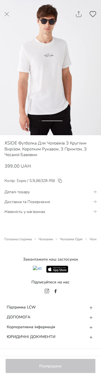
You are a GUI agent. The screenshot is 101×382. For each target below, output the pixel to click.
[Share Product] (78, 14)
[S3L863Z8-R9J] (60, 180)
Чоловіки (45, 239)
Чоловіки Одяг (71, 239)
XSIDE (10, 143)
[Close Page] (6, 14)
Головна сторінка (18, 239)
